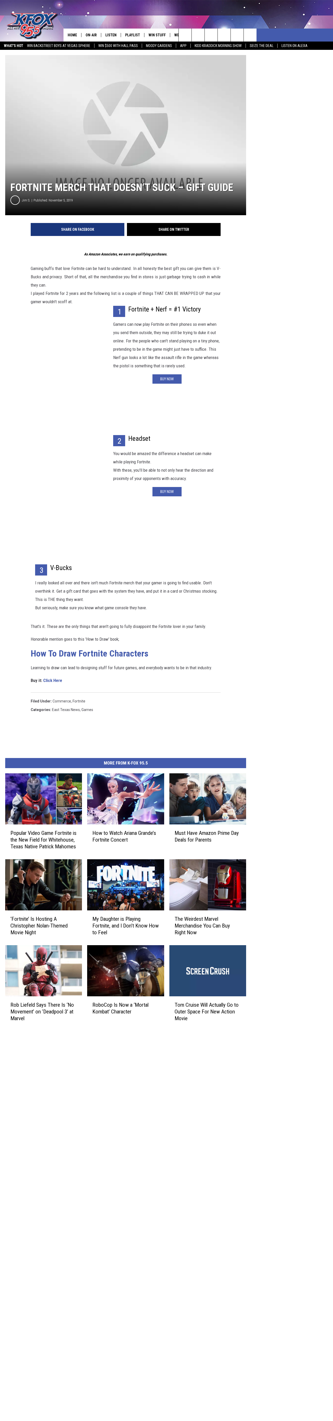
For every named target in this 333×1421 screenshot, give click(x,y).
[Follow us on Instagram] (224, 35)
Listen (111, 35)
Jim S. (26, 200)
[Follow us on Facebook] (211, 35)
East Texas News (66, 710)
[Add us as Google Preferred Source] (198, 35)
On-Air (91, 35)
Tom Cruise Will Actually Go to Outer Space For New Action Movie (207, 1011)
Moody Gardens (159, 46)
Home (72, 35)
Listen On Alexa (294, 46)
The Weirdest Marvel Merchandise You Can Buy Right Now (202, 926)
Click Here (52, 680)
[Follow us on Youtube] (237, 35)
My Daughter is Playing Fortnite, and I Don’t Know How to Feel (125, 926)
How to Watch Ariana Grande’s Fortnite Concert (124, 836)
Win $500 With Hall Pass (118, 46)
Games (87, 710)
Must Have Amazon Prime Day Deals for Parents (207, 836)
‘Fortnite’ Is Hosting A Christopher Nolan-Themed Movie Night (39, 926)
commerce (62, 701)
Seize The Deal (261, 46)
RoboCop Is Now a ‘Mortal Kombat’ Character (120, 1008)
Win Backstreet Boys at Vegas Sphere (58, 46)
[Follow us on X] (250, 35)
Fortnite (79, 701)
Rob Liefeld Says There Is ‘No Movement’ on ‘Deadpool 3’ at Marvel (42, 1011)
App (183, 46)
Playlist (132, 35)
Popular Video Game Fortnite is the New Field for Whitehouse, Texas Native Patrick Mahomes (43, 840)
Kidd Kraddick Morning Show (218, 46)
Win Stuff (157, 35)
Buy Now (167, 379)
